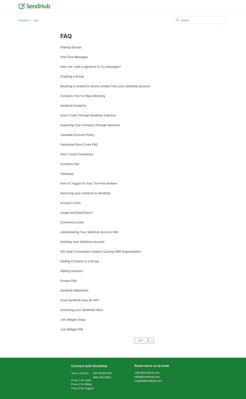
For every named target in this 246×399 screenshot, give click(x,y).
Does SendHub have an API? (79, 300)
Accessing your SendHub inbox (81, 310)
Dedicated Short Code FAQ (78, 144)
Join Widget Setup (73, 319)
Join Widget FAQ (71, 329)
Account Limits (70, 203)
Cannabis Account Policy (77, 135)
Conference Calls (72, 222)
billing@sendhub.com (147, 376)
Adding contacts (71, 271)
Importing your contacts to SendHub (85, 193)
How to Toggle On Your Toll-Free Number (88, 183)
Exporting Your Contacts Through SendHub (90, 125)
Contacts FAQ (69, 164)
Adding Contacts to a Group (79, 261)
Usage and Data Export (76, 212)
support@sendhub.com (148, 380)
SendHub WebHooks (74, 290)
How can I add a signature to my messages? (90, 66)
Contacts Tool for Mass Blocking (82, 96)
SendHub (24, 20)
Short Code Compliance (76, 154)
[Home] (34, 6)
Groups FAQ (68, 280)
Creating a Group (72, 76)
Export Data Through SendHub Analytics (88, 115)
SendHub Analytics (73, 105)
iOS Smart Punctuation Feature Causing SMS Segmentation (100, 251)
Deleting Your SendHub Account (82, 242)
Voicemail (66, 173)
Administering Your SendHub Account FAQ (89, 232)
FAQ (35, 20)
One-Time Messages (74, 57)
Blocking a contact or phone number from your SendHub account (105, 86)
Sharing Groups (70, 47)
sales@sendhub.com (147, 372)
